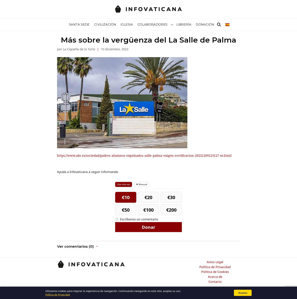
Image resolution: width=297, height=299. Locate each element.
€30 (171, 197)
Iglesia (126, 24)
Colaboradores (153, 24)
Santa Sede (79, 24)
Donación (205, 24)
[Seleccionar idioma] (227, 24)
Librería (183, 24)
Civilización (105, 24)
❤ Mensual (141, 184)
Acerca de (215, 277)
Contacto (215, 282)
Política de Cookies (215, 272)
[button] (77, 246)
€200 (171, 210)
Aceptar (242, 292)
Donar (148, 227)
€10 (126, 197)
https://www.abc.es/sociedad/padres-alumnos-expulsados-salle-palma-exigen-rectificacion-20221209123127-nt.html (144, 155)
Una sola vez (123, 184)
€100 (148, 210)
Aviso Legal (215, 262)
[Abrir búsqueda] (219, 24)
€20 (148, 197)
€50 (126, 210)
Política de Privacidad (215, 267)
